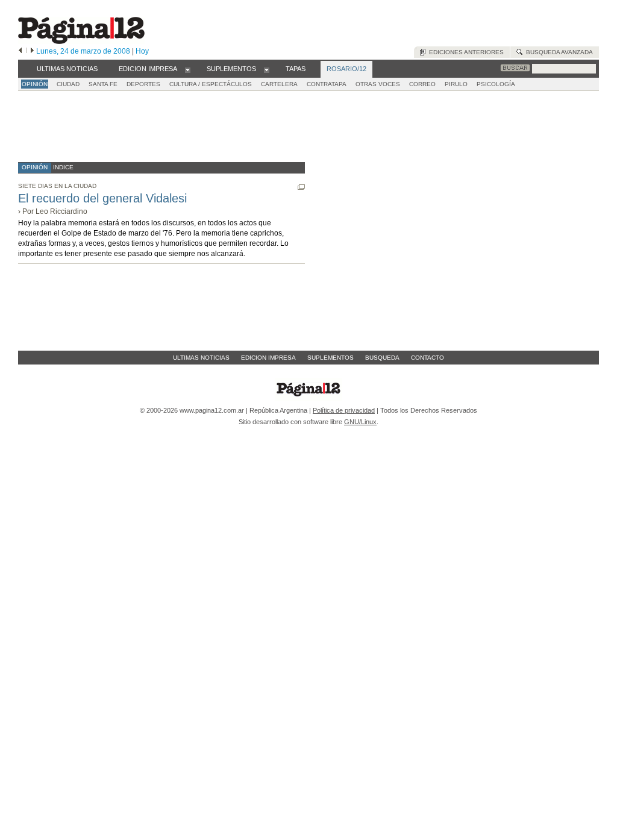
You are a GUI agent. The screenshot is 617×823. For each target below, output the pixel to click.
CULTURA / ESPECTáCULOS (210, 84)
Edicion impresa (268, 357)
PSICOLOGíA (496, 84)
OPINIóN (35, 84)
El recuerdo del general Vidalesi (102, 198)
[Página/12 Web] (81, 41)
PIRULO (456, 84)
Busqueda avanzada (557, 52)
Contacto (427, 357)
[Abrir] (188, 69)
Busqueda (382, 357)
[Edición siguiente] (32, 51)
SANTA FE (103, 84)
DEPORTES (143, 84)
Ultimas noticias (201, 357)
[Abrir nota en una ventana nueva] (301, 187)
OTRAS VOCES (377, 84)
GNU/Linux (360, 421)
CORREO (422, 84)
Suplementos (330, 357)
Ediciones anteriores (464, 52)
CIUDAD (68, 84)
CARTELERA (279, 84)
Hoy (142, 51)
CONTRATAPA (326, 84)
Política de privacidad (344, 410)
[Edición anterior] (20, 51)
